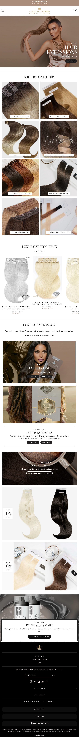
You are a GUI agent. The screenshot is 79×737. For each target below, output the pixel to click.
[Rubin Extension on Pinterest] (46, 681)
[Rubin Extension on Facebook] (35, 681)
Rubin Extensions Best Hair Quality (39, 701)
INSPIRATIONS (39, 656)
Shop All (46, 376)
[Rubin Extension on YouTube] (39, 681)
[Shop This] (39, 417)
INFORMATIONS (39, 689)
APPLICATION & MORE (39, 659)
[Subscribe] (53, 675)
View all (39, 251)
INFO (39, 663)
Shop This (33, 376)
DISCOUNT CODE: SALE (39, 61)
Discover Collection (39, 637)
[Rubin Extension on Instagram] (31, 681)
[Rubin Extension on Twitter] (42, 681)
